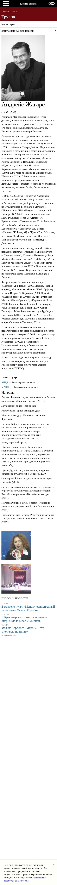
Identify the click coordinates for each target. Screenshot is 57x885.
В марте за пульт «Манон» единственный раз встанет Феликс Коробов (28, 608)
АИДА (4, 382)
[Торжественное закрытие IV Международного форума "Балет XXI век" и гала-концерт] (16, 577)
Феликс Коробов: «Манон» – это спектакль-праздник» (22, 629)
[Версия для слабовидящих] (52, 3)
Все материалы (8, 635)
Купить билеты (28, 3)
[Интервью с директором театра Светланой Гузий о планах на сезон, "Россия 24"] (16, 546)
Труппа (14, 11)
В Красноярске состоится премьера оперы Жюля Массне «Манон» (24, 619)
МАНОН (6, 387)
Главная (5, 11)
